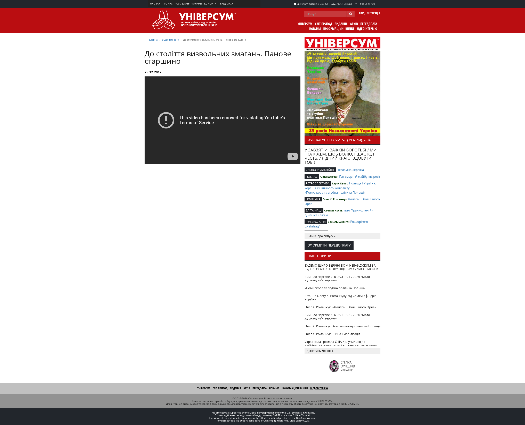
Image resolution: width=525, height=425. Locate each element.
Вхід (361, 13)
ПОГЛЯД (311, 176)
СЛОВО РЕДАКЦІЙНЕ (320, 170)
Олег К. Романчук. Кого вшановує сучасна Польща (342, 326)
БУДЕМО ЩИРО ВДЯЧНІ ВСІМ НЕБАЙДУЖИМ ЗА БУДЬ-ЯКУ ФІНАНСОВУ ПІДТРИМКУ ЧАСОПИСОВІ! (341, 267)
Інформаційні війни (338, 28)
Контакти (210, 3)
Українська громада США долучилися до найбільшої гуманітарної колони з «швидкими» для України (341, 345)
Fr (370, 3)
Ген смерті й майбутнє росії (359, 176)
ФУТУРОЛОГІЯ (316, 222)
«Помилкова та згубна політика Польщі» (335, 192)
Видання (341, 24)
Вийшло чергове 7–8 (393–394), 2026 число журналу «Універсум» (337, 278)
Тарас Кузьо (340, 183)
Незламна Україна (350, 170)
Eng (367, 3)
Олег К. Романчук (335, 199)
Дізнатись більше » (320, 351)
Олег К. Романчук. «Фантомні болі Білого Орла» (340, 307)
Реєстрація (373, 13)
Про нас (167, 3)
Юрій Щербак (329, 176)
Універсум (305, 24)
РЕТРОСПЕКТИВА (318, 183)
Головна (154, 3)
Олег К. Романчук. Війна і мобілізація (332, 334)
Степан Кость (333, 210)
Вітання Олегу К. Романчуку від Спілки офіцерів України (341, 297)
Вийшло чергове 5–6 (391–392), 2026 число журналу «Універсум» (337, 316)
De (373, 3)
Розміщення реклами (188, 3)
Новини (315, 28)
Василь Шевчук (338, 222)
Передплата (226, 3)
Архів (354, 24)
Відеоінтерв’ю (170, 39)
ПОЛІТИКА (313, 199)
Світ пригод (323, 24)
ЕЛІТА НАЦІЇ (314, 210)
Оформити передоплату (329, 245)
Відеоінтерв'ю (366, 28)
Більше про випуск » (321, 236)
